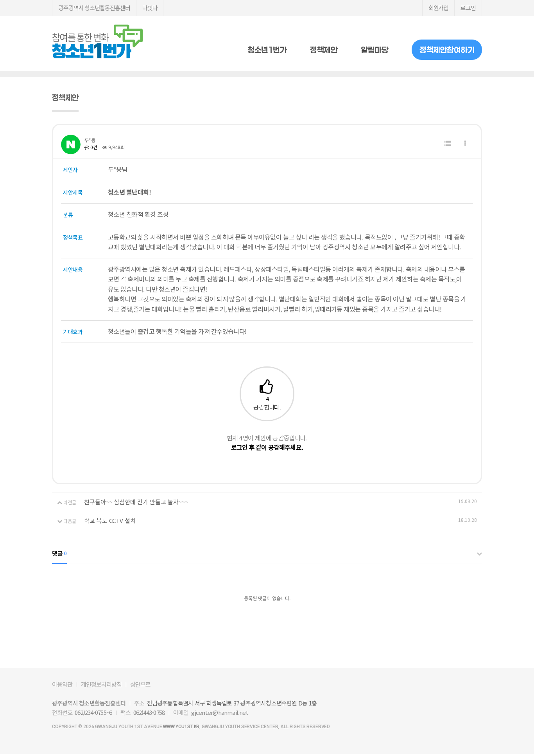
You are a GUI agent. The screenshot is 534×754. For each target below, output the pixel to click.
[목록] (448, 143)
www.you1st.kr (181, 726)
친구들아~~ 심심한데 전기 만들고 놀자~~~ (136, 502)
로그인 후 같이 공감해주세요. (267, 447)
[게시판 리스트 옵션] (465, 143)
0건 (93, 147)
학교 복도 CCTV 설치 (110, 520)
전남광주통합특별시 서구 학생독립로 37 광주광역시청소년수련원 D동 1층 (232, 703)
